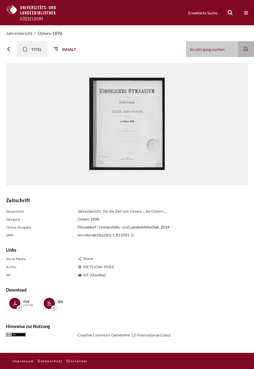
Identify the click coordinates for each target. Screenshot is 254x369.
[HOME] (34, 12)
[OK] (230, 12)
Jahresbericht (19, 33)
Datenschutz (50, 361)
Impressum (23, 361)
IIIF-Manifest (94, 274)
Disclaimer (77, 361)
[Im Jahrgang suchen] (246, 49)
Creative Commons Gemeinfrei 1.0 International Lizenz (124, 335)
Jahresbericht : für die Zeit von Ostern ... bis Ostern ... (121, 211)
